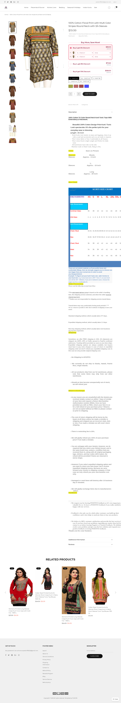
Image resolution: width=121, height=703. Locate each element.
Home (26, 7)
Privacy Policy (46, 659)
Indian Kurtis (87, 7)
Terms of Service (47, 679)
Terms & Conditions (48, 656)
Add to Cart (90, 94)
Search (45, 650)
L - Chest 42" (73, 81)
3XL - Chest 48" (84, 81)
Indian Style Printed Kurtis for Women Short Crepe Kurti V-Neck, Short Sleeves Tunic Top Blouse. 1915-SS (100, 610)
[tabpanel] (41, 54)
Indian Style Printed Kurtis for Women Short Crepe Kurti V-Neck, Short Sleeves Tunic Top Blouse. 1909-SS (46, 596)
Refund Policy (47, 670)
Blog (44, 676)
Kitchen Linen (51, 7)
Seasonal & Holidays (73, 7)
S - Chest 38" (97, 78)
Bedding (62, 7)
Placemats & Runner (37, 7)
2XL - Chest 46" (85, 78)
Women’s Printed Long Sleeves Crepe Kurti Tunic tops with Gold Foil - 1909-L (19, 611)
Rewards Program (48, 673)
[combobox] (115, 2)
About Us (45, 653)
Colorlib (74, 698)
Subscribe (94, 656)
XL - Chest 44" (73, 78)
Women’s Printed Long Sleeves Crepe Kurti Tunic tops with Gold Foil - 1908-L (72, 619)
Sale (95, 7)
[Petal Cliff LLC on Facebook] (5, 2)
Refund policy (47, 682)
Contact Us (46, 667)
